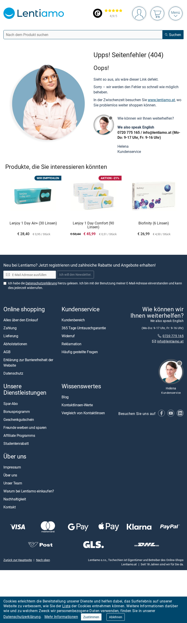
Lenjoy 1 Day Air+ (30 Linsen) (33, 223)
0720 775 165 (128, 132)
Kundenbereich (73, 319)
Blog (65, 396)
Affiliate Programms (19, 435)
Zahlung (9, 327)
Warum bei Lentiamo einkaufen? (28, 491)
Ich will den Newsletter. (75, 275)
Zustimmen (91, 617)
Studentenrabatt (16, 443)
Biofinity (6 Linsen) (153, 223)
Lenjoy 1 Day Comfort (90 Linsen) (93, 225)
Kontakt (9, 507)
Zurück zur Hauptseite (17, 560)
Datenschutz (13, 373)
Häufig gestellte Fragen (80, 351)
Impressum (12, 467)
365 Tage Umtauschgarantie (84, 327)
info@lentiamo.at (157, 132)
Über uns (10, 475)
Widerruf (68, 335)
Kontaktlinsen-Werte (77, 404)
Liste (66, 605)
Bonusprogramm (16, 411)
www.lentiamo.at (161, 99)
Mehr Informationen (61, 616)
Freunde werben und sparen (25, 427)
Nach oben (43, 560)
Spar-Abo (10, 403)
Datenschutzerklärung (22, 616)
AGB (6, 351)
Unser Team (12, 483)
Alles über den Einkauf (20, 319)
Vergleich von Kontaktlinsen (83, 412)
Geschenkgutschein (18, 419)
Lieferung (10, 335)
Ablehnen (115, 617)
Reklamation (71, 343)
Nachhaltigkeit (14, 499)
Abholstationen (15, 343)
